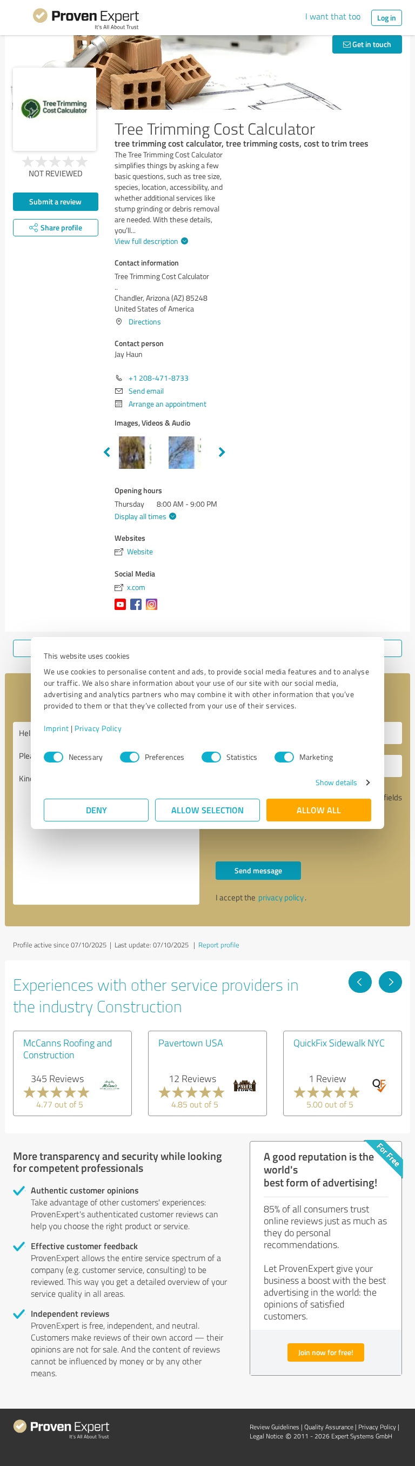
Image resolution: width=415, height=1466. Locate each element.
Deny (96, 810)
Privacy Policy (98, 728)
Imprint (56, 728)
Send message (258, 870)
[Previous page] (360, 982)
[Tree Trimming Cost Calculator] (54, 109)
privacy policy (281, 897)
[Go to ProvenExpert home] (86, 20)
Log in (386, 17)
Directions (145, 321)
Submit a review (55, 201)
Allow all (319, 810)
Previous (106, 452)
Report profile (218, 945)
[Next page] (390, 982)
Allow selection (207, 810)
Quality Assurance (328, 1426)
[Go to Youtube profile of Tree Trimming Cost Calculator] (122, 610)
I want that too (332, 16)
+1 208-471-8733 (159, 378)
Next (222, 452)
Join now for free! (325, 1352)
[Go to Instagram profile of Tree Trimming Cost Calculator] (154, 610)
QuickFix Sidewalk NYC (339, 1042)
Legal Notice (266, 1436)
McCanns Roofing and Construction (67, 1048)
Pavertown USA (190, 1042)
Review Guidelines (274, 1426)
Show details (336, 782)
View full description (146, 241)
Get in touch (371, 44)
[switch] (129, 757)
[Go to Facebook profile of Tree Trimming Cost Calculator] (138, 610)
